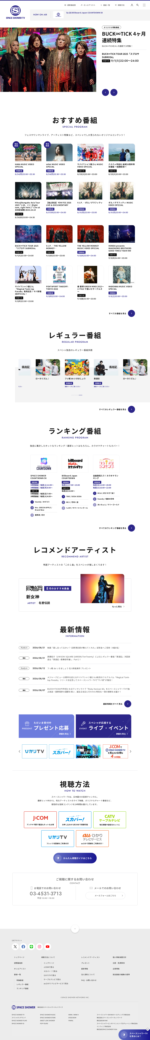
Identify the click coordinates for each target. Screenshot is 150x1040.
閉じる (147, 1029)
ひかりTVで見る (50, 975)
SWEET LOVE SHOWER (47, 1020)
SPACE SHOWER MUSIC (48, 1015)
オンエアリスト (90, 5)
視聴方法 (121, 5)
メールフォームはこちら (105, 895)
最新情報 (84, 969)
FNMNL (70, 1020)
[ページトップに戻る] (75, 929)
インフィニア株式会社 (104, 1026)
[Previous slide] (105, 92)
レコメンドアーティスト (90, 957)
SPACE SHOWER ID (18, 1023)
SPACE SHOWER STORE (48, 1018)
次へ (19, 751)
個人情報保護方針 (119, 957)
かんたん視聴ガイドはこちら (77, 858)
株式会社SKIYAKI (102, 1020)
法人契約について (88, 974)
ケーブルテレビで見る (52, 979)
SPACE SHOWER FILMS (19, 1020)
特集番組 (20, 980)
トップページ (19, 957)
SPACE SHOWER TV (18, 1015)
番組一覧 (106, 5)
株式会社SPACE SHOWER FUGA (107, 1029)
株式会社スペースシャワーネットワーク (109, 1018)
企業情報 (116, 969)
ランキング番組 (22, 988)
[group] (48, 60)
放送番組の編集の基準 (121, 974)
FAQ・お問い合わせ (89, 980)
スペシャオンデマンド (19, 1018)
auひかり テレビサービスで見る (56, 983)
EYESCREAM (72, 1018)
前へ (130, 751)
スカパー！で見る (50, 971)
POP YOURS (44, 1023)
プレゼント (85, 963)
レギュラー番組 (22, 984)
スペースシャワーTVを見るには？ (138, 1035)
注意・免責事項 (119, 963)
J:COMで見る (49, 967)
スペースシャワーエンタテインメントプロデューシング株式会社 (117, 1023)
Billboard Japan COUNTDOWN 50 (87, 13)
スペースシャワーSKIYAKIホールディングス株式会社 (113, 1015)
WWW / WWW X (73, 1015)
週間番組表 (71, 5)
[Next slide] (113, 92)
